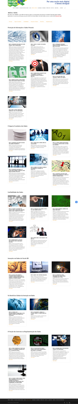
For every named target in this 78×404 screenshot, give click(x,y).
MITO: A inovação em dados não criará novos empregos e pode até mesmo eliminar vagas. (61, 175)
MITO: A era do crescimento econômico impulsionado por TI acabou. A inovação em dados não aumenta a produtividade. (16, 276)
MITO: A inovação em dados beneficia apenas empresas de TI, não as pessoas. (60, 45)
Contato (54, 399)
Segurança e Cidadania (36, 399)
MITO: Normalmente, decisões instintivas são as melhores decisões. (15, 241)
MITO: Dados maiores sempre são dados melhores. (60, 209)
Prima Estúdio (16, 402)
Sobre (9, 399)
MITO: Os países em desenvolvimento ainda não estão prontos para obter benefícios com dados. (17, 314)
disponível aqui (58, 16)
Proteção (10, 21)
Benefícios (42, 21)
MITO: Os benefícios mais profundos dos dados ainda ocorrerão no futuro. (59, 276)
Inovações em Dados (34, 21)
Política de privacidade (60, 399)
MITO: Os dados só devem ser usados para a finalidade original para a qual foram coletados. (17, 210)
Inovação (11, 399)
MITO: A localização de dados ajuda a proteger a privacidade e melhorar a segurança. (38, 349)
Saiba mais (50, 399)
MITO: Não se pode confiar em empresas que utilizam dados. (16, 110)
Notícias (46, 399)
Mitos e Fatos (28, 399)
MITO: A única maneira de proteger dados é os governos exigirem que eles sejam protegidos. (17, 349)
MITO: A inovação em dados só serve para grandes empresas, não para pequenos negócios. (17, 170)
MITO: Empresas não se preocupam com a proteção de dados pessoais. (17, 80)
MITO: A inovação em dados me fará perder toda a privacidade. (17, 45)
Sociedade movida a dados (18, 399)
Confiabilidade (26, 21)
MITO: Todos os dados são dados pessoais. (38, 45)
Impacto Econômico (18, 21)
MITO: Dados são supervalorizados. (39, 275)
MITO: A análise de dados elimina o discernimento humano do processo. (39, 168)
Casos (25, 399)
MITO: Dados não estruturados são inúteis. (39, 238)
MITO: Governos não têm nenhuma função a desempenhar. (60, 349)
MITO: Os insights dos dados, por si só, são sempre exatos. (39, 209)
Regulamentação (49, 21)
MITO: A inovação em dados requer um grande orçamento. (17, 143)
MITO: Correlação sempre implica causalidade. (38, 143)
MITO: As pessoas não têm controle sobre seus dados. (59, 77)
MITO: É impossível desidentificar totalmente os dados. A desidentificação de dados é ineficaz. (38, 75)
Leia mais (11, 61)
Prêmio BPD (42, 399)
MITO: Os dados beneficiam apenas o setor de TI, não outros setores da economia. (61, 143)
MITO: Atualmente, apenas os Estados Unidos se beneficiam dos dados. (38, 313)
